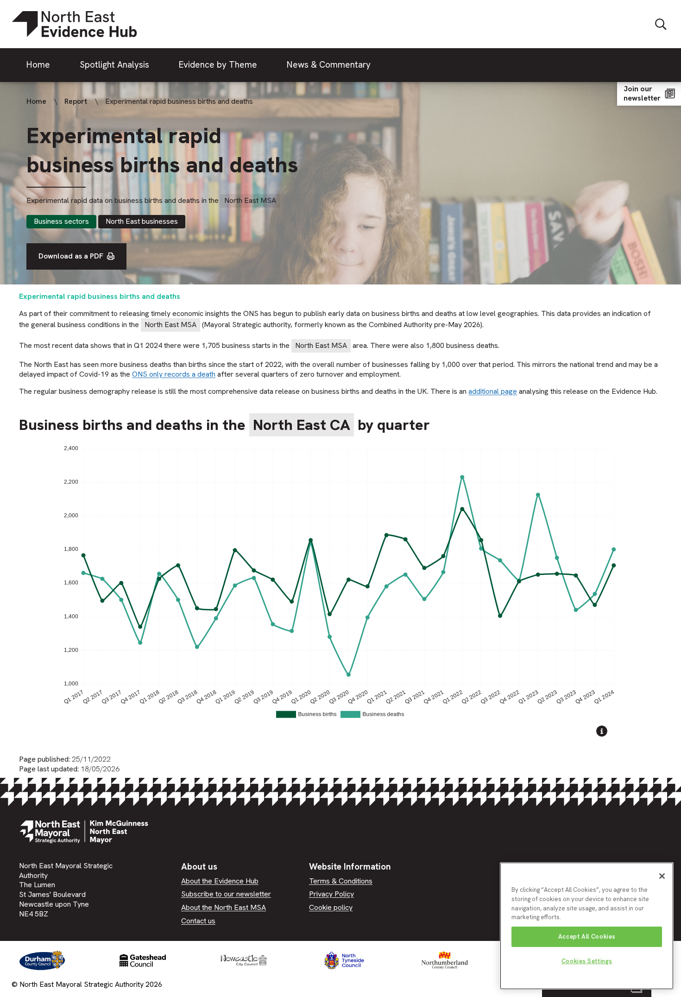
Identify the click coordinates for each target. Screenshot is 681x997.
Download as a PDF (70, 256)
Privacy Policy (331, 894)
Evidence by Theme (218, 64)
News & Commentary (329, 64)
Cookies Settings (586, 961)
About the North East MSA (223, 907)
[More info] (602, 733)
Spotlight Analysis (114, 64)
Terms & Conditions (340, 881)
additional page (492, 391)
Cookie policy (331, 907)
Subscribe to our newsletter (226, 894)
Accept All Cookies (587, 936)
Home (38, 64)
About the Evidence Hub (220, 881)
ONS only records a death (173, 374)
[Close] (662, 876)
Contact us (198, 921)
